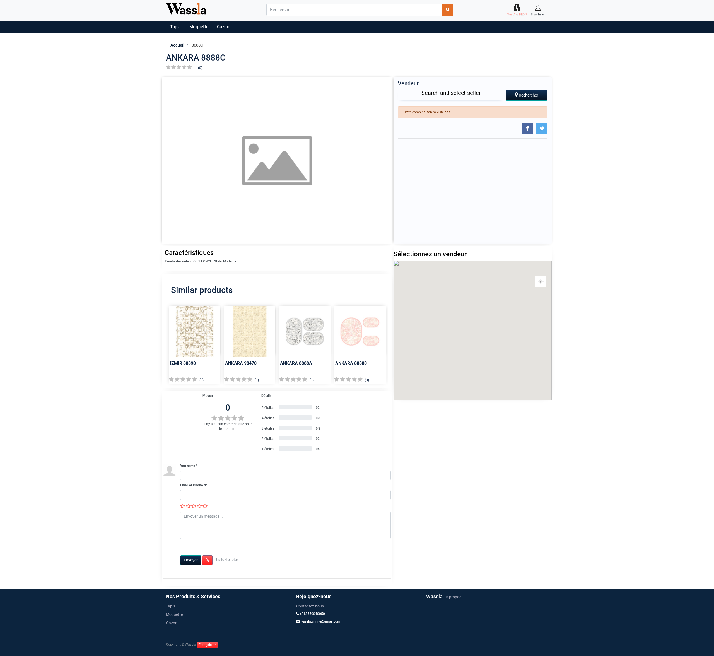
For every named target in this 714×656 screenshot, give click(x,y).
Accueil (177, 45)
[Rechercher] (447, 10)
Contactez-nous (310, 606)
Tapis (175, 26)
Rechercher (528, 95)
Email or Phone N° (193, 485)
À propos (453, 597)
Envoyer (191, 560)
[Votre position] (541, 281)
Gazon (223, 26)
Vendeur (408, 83)
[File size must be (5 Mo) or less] (207, 560)
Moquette (199, 26)
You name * (188, 466)
